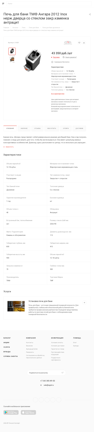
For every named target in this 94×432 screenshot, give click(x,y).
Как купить (51, 128)
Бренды (7, 352)
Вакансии (29, 346)
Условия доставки (57, 346)
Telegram (41, 399)
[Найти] (89, 3)
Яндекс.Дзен (58, 399)
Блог (75, 342)
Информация (57, 338)
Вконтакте (35, 399)
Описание (10, 128)
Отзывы (37, 128)
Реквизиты (30, 352)
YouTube (47, 399)
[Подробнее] (84, 302)
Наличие (24, 128)
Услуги (6, 347)
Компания (31, 338)
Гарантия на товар (57, 349)
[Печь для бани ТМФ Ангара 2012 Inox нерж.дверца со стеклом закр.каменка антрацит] (32, 62)
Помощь (77, 338)
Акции (6, 342)
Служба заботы (10, 356)
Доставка (79, 128)
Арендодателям (31, 349)
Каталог (7, 338)
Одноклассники (52, 399)
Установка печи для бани (40, 301)
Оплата (66, 128)
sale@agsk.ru (49, 385)
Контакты (29, 342)
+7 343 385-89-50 (47, 381)
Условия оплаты (57, 342)
